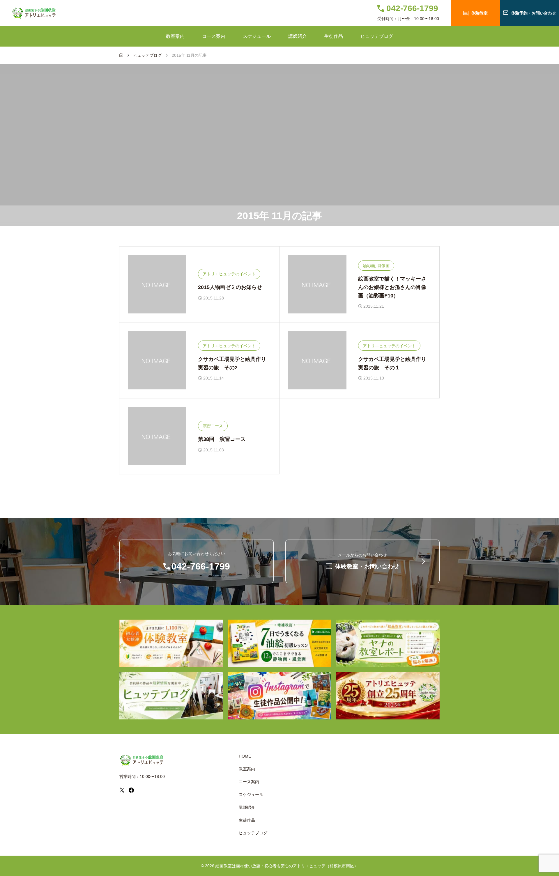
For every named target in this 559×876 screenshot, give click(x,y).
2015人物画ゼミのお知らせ (230, 287)
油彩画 (369, 265)
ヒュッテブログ (376, 36)
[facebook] (131, 790)
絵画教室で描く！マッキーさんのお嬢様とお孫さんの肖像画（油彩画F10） (392, 287)
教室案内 (175, 36)
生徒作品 (333, 36)
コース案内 (213, 36)
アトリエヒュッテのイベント (229, 274)
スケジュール (257, 36)
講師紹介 (297, 36)
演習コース (213, 425)
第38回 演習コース (222, 439)
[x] (122, 790)
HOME (245, 756)
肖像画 (383, 265)
